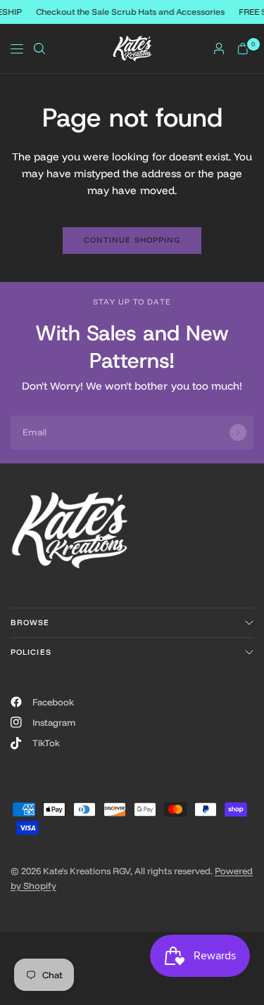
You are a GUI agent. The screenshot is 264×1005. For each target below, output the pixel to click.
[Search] (39, 48)
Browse (30, 622)
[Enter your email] (238, 432)
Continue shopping (132, 240)
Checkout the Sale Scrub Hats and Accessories (131, 11)
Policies (31, 652)
